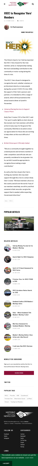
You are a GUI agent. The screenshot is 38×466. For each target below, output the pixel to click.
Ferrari (7, 402)
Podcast (23, 444)
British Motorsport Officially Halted (16, 143)
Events (22, 21)
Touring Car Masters (17, 402)
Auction (22, 434)
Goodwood (24, 395)
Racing (22, 447)
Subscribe (19, 373)
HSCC (11, 201)
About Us (6, 423)
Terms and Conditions (27, 423)
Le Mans (29, 398)
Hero (6, 201)
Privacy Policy (18, 423)
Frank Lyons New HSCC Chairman (22, 346)
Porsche (12, 395)
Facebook (6, 434)
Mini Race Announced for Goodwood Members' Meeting (21, 325)
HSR (18, 395)
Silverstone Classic (19, 398)
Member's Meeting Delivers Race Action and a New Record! (23, 336)
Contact (11, 423)
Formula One (8, 398)
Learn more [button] (29, 458)
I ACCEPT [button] (6, 463)
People (22, 442)
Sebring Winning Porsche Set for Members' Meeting (23, 247)
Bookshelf (23, 436)
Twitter (5, 436)
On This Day (23, 440)
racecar (26, 421)
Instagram (6, 438)
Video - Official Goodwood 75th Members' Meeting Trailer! (22, 314)
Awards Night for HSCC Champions (23, 257)
